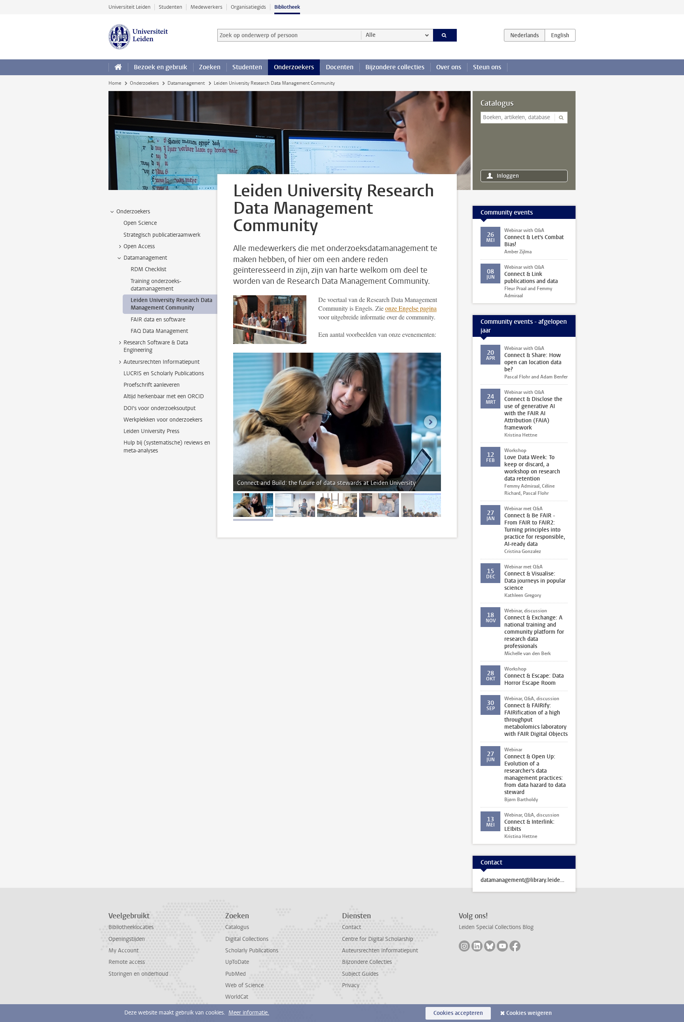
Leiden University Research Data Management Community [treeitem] (171, 304)
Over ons (448, 67)
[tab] (253, 505)
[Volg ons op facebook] (515, 946)
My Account (123, 950)
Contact (351, 927)
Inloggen (508, 176)
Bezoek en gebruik (160, 67)
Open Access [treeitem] (139, 246)
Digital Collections (246, 939)
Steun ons (487, 67)
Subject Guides (360, 974)
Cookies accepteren (458, 1013)
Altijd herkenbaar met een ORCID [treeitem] (164, 396)
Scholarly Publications (251, 950)
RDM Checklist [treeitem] (148, 269)
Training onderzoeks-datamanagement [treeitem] (156, 285)
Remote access (126, 962)
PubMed (235, 974)
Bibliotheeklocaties (131, 927)
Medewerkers (206, 7)
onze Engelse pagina (411, 308)
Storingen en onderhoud (138, 974)
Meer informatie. (248, 1012)
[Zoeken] (445, 35)
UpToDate (237, 962)
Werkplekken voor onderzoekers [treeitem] (163, 420)
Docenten (339, 67)
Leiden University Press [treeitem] (151, 431)
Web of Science (244, 985)
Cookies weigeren (529, 1013)
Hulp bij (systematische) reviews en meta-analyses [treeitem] (167, 446)
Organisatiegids (248, 7)
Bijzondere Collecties (367, 962)
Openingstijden (126, 939)
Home (114, 83)
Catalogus (497, 103)
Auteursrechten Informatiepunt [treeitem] (162, 362)
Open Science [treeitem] (140, 223)
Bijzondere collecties (394, 67)
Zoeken (209, 67)
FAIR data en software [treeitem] (158, 319)
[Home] (118, 67)
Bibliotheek (287, 7)
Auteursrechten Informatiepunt (380, 950)
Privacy (350, 985)
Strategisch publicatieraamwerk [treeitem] (162, 235)
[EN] (560, 35)
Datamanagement (186, 83)
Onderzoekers (294, 67)
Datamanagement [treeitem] (145, 258)
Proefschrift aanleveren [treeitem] (152, 385)
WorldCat (236, 997)
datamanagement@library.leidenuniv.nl (524, 880)
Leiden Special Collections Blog (496, 927)
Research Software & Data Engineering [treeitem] (156, 346)
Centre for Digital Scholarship (377, 939)
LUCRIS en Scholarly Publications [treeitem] (164, 373)
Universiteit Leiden (129, 7)
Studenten (170, 7)
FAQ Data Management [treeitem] (159, 331)
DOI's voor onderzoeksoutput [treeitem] (160, 408)
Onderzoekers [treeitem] (133, 211)
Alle (371, 35)
